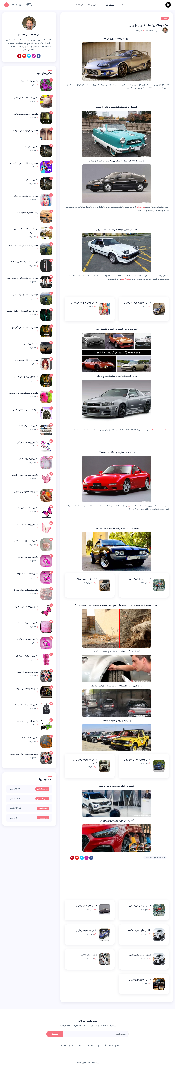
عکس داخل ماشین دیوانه (27, 688)
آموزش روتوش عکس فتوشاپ (25, 130)
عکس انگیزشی (42, 789)
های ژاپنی (125, 279)
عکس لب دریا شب (30, 147)
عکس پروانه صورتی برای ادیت (25, 475)
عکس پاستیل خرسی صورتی (26, 655)
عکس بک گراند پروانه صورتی (25, 590)
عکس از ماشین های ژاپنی (85, 578)
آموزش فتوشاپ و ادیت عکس (25, 294)
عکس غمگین (43, 818)
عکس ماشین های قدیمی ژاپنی (137, 302)
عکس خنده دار (42, 798)
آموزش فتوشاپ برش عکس (26, 360)
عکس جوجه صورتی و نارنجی (26, 491)
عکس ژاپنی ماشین (88, 955)
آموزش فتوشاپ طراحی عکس (25, 196)
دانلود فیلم (114, 1045)
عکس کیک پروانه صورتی (27, 623)
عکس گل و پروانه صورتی (27, 458)
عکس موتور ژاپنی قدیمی (140, 578)
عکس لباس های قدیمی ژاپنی (84, 302)
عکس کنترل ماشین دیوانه (26, 705)
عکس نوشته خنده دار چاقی (26, 97)
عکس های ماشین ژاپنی (86, 905)
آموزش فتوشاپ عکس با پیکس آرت (22, 278)
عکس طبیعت (43, 808)
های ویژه (141, 207)
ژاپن (130, 506)
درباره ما (92, 4)
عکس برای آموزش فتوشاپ (26, 114)
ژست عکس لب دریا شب (27, 212)
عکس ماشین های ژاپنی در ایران (85, 761)
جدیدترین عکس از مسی (27, 672)
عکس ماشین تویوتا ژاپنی (140, 979)
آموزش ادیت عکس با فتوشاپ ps (23, 245)
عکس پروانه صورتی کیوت (27, 639)
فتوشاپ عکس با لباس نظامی (25, 409)
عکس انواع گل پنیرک (29, 81)
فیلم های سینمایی (158, 430)
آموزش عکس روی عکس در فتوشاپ (22, 261)
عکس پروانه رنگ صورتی (27, 524)
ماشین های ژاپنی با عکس (139, 930)
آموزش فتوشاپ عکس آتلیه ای (24, 327)
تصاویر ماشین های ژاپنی (140, 955)
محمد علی (159, 31)
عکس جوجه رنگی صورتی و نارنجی (23, 393)
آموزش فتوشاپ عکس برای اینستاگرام (26, 231)
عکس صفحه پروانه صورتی (27, 573)
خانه (121, 4)
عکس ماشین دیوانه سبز (27, 721)
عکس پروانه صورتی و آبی (27, 442)
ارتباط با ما (78, 4)
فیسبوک (100, 1045)
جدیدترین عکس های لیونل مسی (24, 754)
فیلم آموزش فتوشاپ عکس (26, 376)
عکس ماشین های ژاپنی (86, 930)
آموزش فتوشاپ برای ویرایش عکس (22, 311)
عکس (165, 18)
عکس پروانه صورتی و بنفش (26, 508)
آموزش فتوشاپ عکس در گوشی (24, 163)
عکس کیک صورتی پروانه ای (26, 540)
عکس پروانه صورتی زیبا (28, 557)
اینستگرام (73, 1045)
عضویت (54, 1034)
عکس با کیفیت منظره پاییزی (26, 737)
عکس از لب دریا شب (29, 179)
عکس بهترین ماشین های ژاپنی (137, 759)
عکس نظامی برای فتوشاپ (27, 426)
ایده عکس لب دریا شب (28, 344)
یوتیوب (59, 1045)
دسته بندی (108, 5)
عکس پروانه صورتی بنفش (26, 606)
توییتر (87, 1045)
